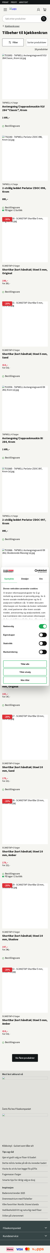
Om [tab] (41, 578)
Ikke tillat (25, 680)
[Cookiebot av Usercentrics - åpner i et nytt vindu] (35, 571)
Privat (5, 2)
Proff (14, 2)
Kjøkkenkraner (12, 26)
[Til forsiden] (21, 9)
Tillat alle (25, 664)
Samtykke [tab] (9, 578)
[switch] (43, 635)
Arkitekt (23, 2)
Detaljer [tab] (25, 578)
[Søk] (44, 18)
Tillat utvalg (25, 672)
